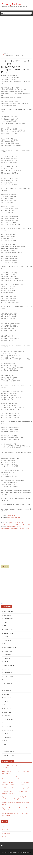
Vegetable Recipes (9, 751)
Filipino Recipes (8, 651)
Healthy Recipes (8, 658)
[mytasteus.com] (5, 846)
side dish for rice (8, 723)
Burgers (6, 622)
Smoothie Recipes (8, 730)
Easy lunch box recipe (10, 647)
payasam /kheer (8, 694)
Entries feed (5, 829)
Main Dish (6, 669)
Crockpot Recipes (8, 633)
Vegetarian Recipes (9, 755)
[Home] (3, 54)
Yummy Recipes (11, 4)
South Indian (7, 741)
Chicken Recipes (8, 629)
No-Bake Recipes (8, 676)
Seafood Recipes (8, 719)
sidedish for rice (8, 726)
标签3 (19, 517)
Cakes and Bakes (8, 626)
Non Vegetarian (8, 679)
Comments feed (6, 833)
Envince (29, 852)
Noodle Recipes (8, 683)
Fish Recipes (7, 654)
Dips (5, 644)
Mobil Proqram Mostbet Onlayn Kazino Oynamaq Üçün (16, 788)
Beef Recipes (7, 615)
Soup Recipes (7, 737)
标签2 (16, 517)
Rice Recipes (7, 708)
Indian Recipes (8, 661)
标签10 (8, 517)
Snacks (6, 733)
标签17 (12, 517)
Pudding (6, 705)
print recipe (5, 566)
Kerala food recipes (9, 665)
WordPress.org (6, 836)
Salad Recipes (7, 712)
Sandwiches (7, 715)
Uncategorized (12, 515)
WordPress (23, 852)
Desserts (6, 636)
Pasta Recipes (7, 690)
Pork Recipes (7, 697)
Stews (5, 744)
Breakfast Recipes (8, 618)
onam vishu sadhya (9, 687)
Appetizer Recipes (9, 611)
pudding (6, 701)
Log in (3, 826)
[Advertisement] (16, 33)
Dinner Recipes (8, 640)
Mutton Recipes (8, 672)
